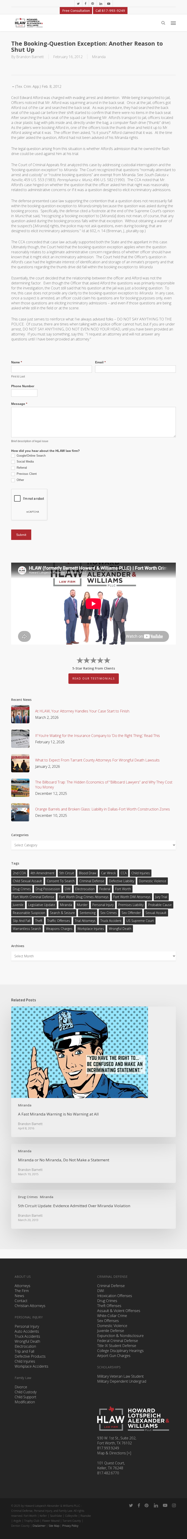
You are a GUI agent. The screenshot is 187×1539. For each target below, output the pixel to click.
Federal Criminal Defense (117, 1340)
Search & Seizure (62, 913)
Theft (38, 920)
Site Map (54, 1526)
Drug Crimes (22, 889)
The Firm (22, 1290)
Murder (82, 905)
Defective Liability (121, 881)
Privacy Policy (70, 1526)
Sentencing (88, 913)
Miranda (99, 56)
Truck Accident (111, 920)
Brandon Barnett (30, 56)
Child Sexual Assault (27, 881)
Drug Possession (48, 889)
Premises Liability (130, 905)
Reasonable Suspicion (29, 913)
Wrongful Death (120, 928)
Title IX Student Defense (116, 1345)
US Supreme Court (140, 920)
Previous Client (26, 473)
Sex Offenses (108, 1320)
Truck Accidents (27, 1336)
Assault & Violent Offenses (118, 1310)
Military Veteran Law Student (120, 1376)
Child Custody (25, 1391)
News (19, 1295)
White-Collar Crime (112, 1315)
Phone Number (22, 386)
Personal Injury (103, 905)
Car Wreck (108, 873)
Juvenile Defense (110, 1330)
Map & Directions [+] (114, 1452)
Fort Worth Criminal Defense (33, 897)
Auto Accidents (27, 1331)
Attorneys (22, 1285)
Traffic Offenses (58, 920)
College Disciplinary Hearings (120, 1350)
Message (19, 404)
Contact (21, 1300)
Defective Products (30, 1356)
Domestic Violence (152, 881)
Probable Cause (160, 905)
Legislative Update (41, 905)
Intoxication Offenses (114, 1295)
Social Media (25, 461)
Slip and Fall (21, 920)
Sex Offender (131, 913)
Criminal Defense (91, 881)
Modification (25, 1401)
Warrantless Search (27, 928)
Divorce (21, 1386)
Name (16, 362)
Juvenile (18, 905)
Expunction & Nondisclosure (120, 1335)
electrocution (85, 889)
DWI (67, 889)
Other (20, 480)
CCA (124, 873)
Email (100, 362)
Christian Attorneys (30, 1305)
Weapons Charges (59, 928)
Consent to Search (61, 881)
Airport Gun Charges (113, 1355)
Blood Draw (87, 873)
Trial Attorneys (85, 920)
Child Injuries (140, 873)
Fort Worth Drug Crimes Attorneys (84, 897)
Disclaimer (39, 1526)
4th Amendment (43, 873)
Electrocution (25, 1346)
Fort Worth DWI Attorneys (132, 897)
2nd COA (19, 873)
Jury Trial (161, 897)
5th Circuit (66, 873)
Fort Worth (123, 889)
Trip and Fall (24, 1351)
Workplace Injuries (90, 928)
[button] (173, 23)
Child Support (25, 1396)
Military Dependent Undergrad (121, 1381)
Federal (104, 889)
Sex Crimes (108, 913)
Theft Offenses (109, 1305)
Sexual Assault (155, 913)
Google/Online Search (31, 455)
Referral (21, 467)
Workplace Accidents (31, 1366)
